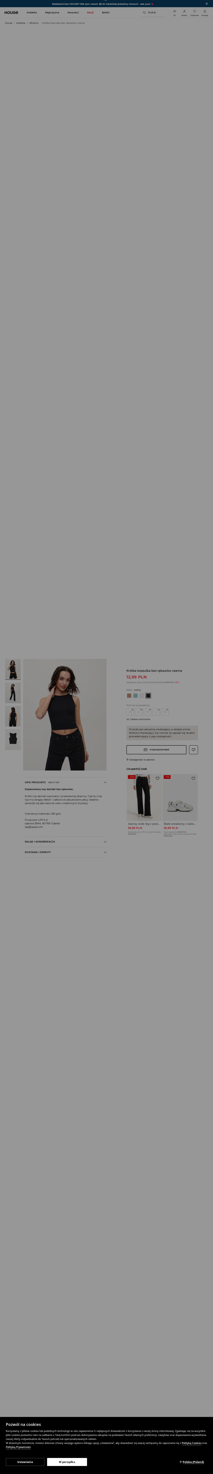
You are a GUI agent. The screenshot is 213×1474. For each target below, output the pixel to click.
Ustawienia (25, 1462)
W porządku (67, 1462)
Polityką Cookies (192, 1443)
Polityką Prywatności (18, 1447)
